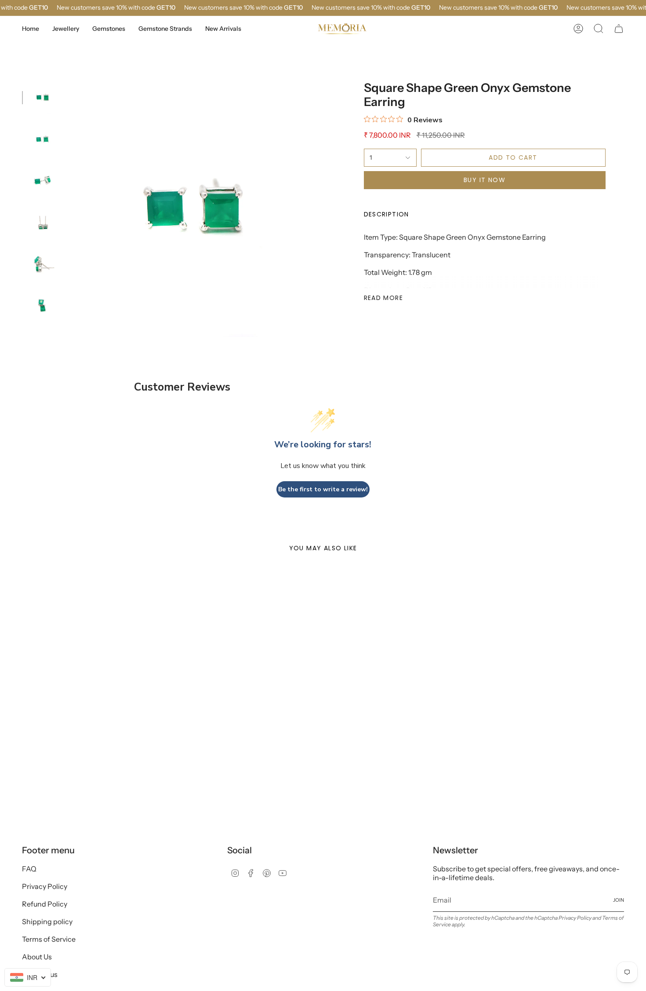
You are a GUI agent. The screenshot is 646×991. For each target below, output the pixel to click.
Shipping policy (47, 921)
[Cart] (619, 28)
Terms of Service (49, 939)
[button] (66, 28)
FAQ (29, 868)
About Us (37, 956)
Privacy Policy (44, 886)
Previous (68, 209)
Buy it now (484, 180)
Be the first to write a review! (323, 489)
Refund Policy (44, 904)
